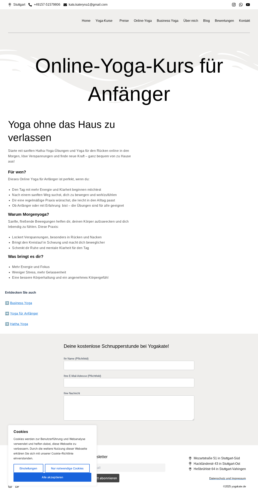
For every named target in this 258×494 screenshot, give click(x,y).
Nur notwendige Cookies (67, 468)
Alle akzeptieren (52, 477)
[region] (52, 455)
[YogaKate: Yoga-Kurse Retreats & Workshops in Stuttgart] (23, 20)
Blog (206, 20)
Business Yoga (167, 20)
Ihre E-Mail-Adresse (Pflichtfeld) (82, 375)
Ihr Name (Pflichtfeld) (76, 358)
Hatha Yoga (19, 324)
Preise (124, 20)
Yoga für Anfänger (24, 313)
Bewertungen (224, 20)
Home (86, 20)
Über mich (190, 20)
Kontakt (244, 20)
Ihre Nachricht (72, 393)
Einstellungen (28, 468)
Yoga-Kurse (104, 20)
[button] (105, 20)
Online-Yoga (143, 20)
